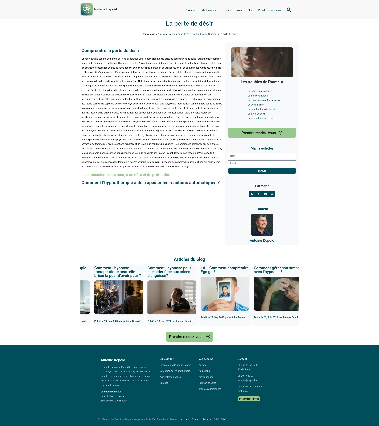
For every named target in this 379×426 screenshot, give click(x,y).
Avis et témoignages (170, 377)
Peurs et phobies (207, 383)
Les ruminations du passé (261, 109)
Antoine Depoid (105, 9)
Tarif (228, 10)
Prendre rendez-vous (269, 10)
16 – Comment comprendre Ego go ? (212, 270)
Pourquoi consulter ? (178, 34)
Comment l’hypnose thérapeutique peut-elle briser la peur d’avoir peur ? (104, 272)
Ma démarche (209, 10)
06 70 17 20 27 (245, 375)
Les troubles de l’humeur (204, 34)
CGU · (217, 419)
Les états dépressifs (258, 91)
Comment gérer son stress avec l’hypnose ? (264, 270)
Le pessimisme (256, 104)
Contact (164, 383)
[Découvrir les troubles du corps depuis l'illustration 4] (262, 62)
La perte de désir (189, 23)
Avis (239, 10)
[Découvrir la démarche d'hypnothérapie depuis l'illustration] (86, 9)
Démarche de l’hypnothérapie (175, 371)
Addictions (204, 371)
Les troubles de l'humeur (262, 82)
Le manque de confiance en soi (264, 100)
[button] (252, 194)
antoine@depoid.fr (247, 380)
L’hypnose (190, 10)
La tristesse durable (258, 95)
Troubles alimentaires (210, 389)
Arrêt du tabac (206, 377)
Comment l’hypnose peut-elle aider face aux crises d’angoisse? (157, 272)
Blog (250, 10)
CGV (223, 419)
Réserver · (208, 419)
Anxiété (202, 365)
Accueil (162, 34)
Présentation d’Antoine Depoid (175, 365)
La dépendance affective (261, 118)
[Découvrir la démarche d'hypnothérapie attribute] (289, 10)
